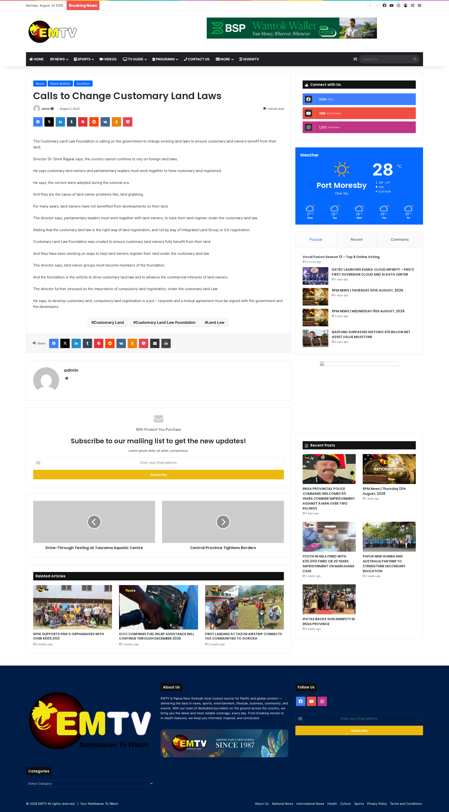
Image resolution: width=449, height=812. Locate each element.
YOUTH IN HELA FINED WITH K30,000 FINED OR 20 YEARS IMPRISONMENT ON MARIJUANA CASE (328, 563)
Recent (356, 239)
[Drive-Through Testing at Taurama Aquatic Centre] (94, 522)
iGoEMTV (251, 59)
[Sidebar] (419, 5)
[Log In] (405, 5)
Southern (83, 83)
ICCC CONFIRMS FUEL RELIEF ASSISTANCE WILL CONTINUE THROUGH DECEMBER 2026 (156, 636)
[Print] (166, 343)
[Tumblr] (71, 122)
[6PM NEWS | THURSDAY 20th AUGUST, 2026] (315, 297)
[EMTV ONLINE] (68, 31)
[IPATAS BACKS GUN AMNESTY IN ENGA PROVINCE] (329, 599)
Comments (400, 239)
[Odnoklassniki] (116, 122)
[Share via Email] (154, 343)
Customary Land (109, 322)
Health (332, 803)
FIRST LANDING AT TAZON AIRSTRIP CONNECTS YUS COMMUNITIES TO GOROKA (243, 636)
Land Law (215, 322)
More (225, 59)
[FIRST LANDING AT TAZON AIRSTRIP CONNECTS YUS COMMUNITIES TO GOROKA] (244, 607)
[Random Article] (412, 5)
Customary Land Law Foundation (166, 322)
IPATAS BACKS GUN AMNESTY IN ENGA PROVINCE (329, 621)
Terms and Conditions (406, 803)
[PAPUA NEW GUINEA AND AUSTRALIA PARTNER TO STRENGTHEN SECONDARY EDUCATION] (389, 537)
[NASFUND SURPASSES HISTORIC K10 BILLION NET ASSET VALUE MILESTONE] (315, 338)
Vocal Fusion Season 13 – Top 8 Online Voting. (341, 257)
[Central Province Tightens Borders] (223, 522)
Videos (109, 59)
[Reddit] (94, 122)
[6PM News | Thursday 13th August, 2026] (389, 469)
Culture (345, 803)
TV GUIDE (135, 59)
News (59, 59)
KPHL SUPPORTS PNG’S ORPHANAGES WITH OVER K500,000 (68, 636)
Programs (165, 59)
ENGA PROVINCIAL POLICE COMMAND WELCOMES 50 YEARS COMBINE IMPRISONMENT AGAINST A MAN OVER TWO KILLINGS (329, 498)
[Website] (66, 378)
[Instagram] (398, 5)
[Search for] (415, 59)
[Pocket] (127, 122)
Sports (84, 59)
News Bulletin (60, 83)
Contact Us (198, 59)
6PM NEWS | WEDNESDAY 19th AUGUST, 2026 (145, 5)
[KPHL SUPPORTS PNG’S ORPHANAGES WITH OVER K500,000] (72, 607)
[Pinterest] (82, 122)
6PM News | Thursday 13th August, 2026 (384, 491)
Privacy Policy (377, 803)
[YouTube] (391, 5)
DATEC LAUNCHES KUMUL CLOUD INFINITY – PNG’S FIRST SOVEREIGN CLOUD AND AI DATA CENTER (373, 272)
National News (282, 803)
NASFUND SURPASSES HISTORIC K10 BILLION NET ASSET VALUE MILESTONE (371, 334)
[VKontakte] (105, 122)
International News (310, 803)
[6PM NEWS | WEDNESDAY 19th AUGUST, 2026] (315, 317)
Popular (316, 239)
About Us (262, 803)
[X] (49, 122)
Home (38, 59)
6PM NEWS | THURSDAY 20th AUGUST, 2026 (368, 290)
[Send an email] (52, 108)
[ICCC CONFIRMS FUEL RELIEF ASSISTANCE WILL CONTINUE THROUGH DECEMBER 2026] (158, 607)
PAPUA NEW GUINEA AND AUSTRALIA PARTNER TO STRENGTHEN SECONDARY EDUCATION (384, 563)
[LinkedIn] (60, 122)
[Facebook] (384, 5)
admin (46, 108)
